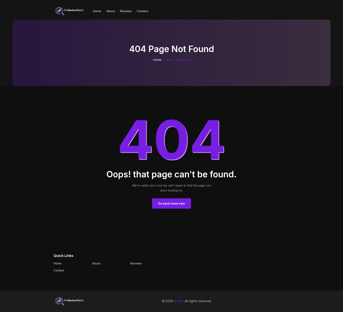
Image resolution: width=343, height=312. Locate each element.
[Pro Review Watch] (69, 10)
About (110, 11)
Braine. (179, 301)
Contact (142, 11)
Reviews (126, 11)
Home (97, 11)
